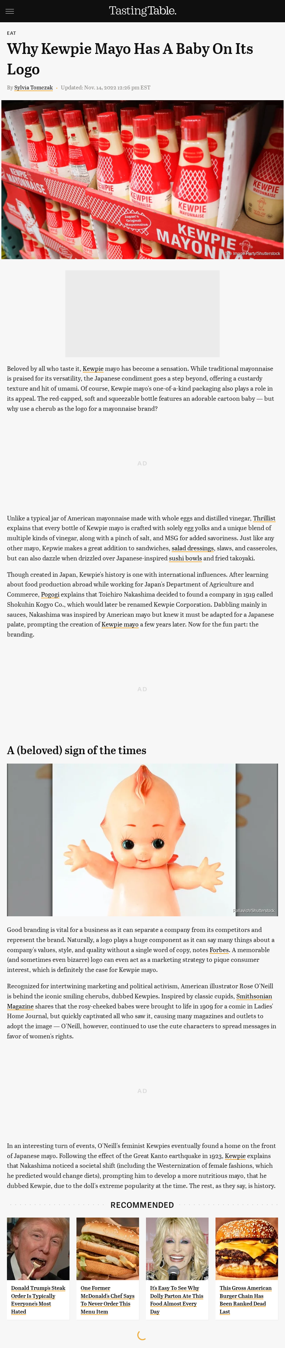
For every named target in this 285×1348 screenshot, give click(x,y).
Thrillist (264, 517)
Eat (12, 33)
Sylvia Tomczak (33, 87)
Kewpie (93, 368)
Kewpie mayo (120, 624)
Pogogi (50, 594)
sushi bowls (185, 557)
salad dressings (193, 547)
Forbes (219, 949)
